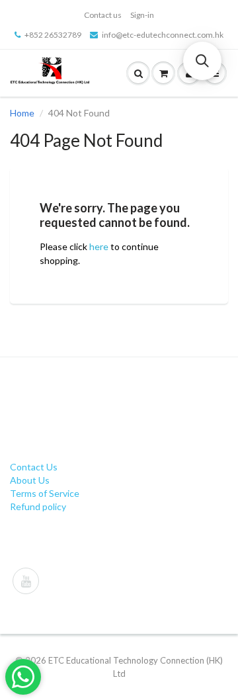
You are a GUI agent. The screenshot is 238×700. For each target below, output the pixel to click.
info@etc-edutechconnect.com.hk (162, 35)
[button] (202, 61)
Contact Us (34, 466)
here (98, 246)
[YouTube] (26, 581)
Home (22, 112)
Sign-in (142, 15)
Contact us (103, 15)
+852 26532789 (52, 35)
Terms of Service (44, 493)
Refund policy (38, 506)
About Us (30, 480)
